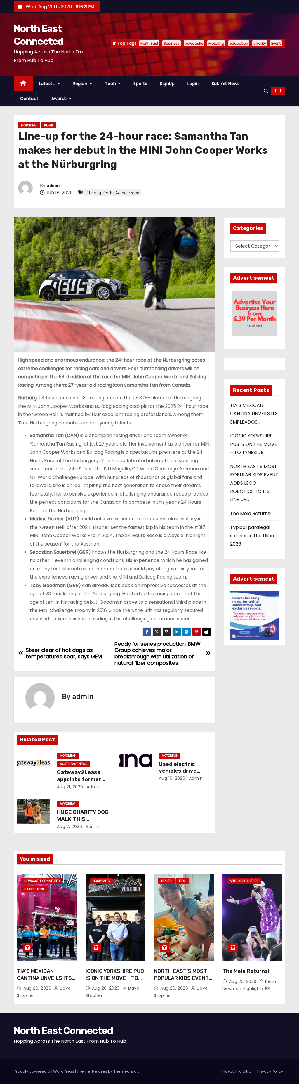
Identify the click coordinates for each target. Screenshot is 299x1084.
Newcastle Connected (42, 881)
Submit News (226, 84)
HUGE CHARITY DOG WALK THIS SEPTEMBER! (83, 819)
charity (259, 43)
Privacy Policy (270, 1071)
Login (193, 84)
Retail (48, 125)
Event (276, 43)
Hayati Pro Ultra (236, 1071)
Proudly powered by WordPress (44, 1071)
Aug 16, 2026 (172, 778)
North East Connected (63, 1031)
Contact (29, 98)
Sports (140, 84)
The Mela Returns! (251, 513)
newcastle (194, 43)
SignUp (167, 84)
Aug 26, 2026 (38, 988)
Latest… (48, 84)
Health (166, 881)
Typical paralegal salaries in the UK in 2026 (252, 535)
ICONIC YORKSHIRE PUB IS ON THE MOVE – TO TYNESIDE (253, 444)
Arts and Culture (244, 881)
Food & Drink (34, 889)
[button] (266, 91)
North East (149, 43)
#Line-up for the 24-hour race (112, 192)
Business (172, 43)
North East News (73, 764)
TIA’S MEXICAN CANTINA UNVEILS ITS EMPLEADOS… (254, 413)
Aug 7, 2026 (69, 826)
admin (53, 185)
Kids (182, 881)
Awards (59, 98)
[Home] (23, 83)
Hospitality (101, 881)
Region (81, 84)
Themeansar (126, 1071)
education (239, 43)
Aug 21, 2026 (70, 787)
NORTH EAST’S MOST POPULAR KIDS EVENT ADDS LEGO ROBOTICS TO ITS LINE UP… (254, 483)
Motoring (216, 43)
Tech (111, 84)
